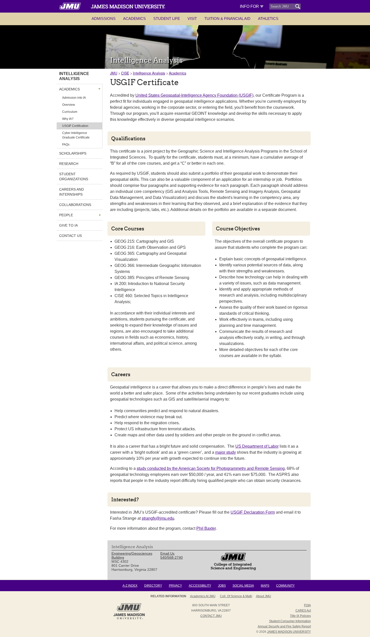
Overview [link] (68, 105)
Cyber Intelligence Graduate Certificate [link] (76, 135)
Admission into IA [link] (74, 97)
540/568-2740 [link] (171, 557)
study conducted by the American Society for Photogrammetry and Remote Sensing (211, 468)
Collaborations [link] (75, 205)
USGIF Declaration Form (253, 512)
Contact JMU (211, 616)
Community (285, 585)
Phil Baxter (206, 528)
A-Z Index (130, 585)
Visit (192, 18)
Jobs (222, 585)
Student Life (166, 18)
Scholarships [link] (72, 153)
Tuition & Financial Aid (227, 18)
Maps (265, 585)
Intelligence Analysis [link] (74, 76)
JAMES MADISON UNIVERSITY (289, 631)
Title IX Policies (300, 616)
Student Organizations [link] (73, 176)
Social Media (243, 585)
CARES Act (303, 610)
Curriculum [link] (69, 112)
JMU (113, 73)
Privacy (175, 585)
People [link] (66, 215)
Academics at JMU (202, 596)
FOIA (307, 605)
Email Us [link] (167, 553)
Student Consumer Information (290, 621)
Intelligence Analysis (149, 73)
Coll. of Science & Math (236, 596)
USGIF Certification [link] (75, 126)
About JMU (263, 596)
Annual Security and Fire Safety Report (284, 626)
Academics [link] (69, 89)
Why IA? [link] (67, 119)
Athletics (268, 18)
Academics (134, 18)
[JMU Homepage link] (129, 618)
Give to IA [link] (68, 225)
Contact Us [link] (70, 236)
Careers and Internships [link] (71, 191)
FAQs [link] (65, 144)
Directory (153, 585)
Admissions (104, 18)
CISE (125, 73)
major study (225, 452)
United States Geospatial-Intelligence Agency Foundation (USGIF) (194, 95)
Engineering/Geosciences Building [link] (132, 555)
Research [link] (68, 164)
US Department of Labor (257, 446)
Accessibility (200, 585)
